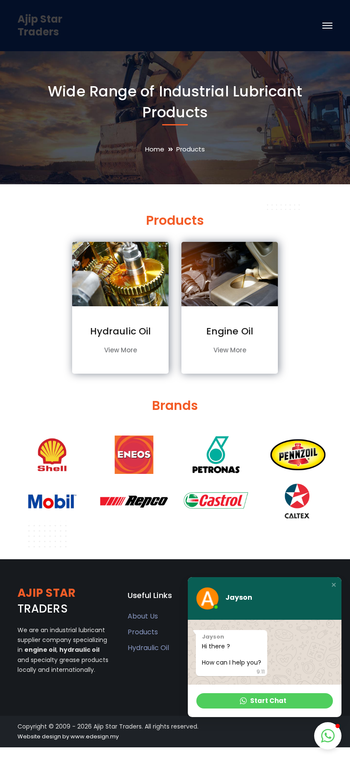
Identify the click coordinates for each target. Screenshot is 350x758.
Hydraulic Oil (148, 648)
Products (143, 632)
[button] (334, 585)
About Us (143, 616)
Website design (39, 736)
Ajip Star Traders (40, 25)
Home (154, 149)
